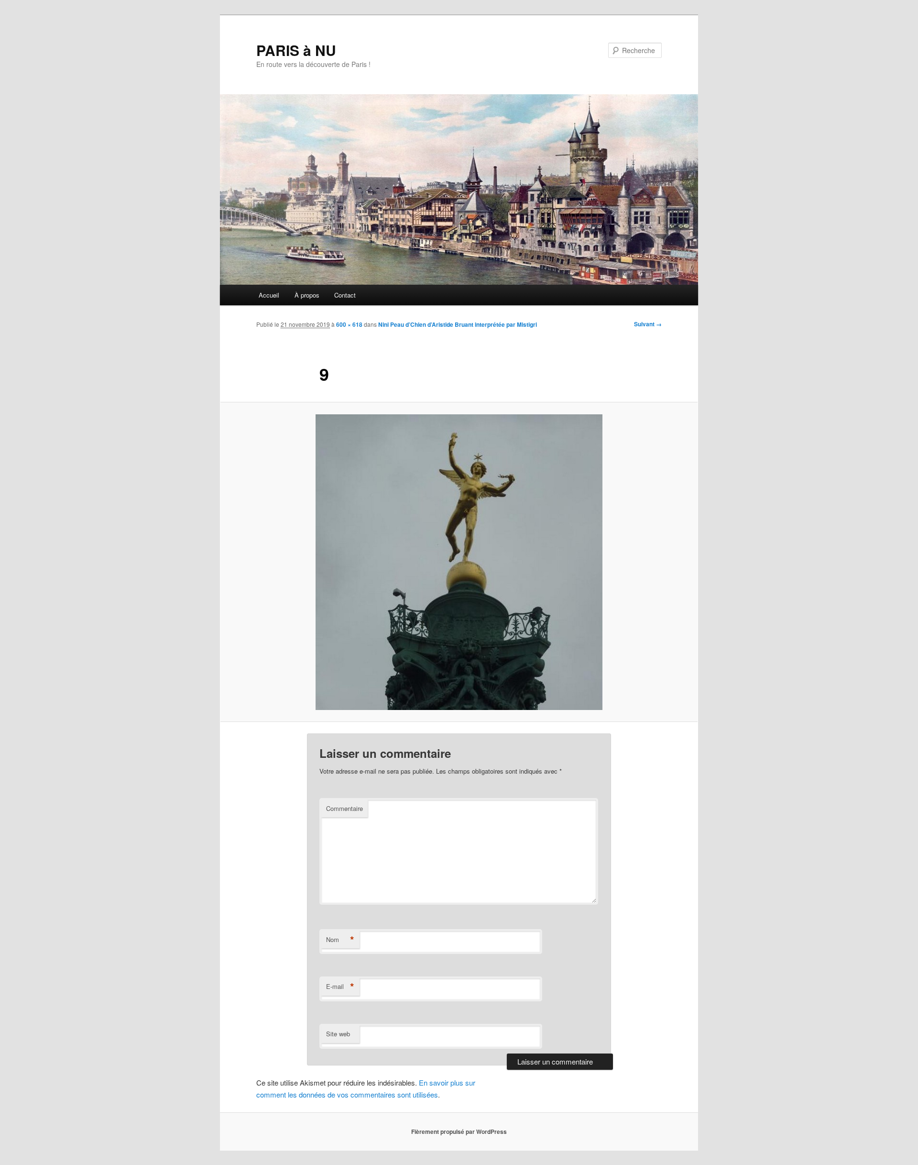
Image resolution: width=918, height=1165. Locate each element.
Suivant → (648, 324)
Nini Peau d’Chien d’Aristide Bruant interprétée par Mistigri (457, 324)
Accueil (269, 295)
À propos (307, 295)
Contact (345, 295)
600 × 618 (349, 324)
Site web (338, 1033)
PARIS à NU (296, 50)
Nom (340, 939)
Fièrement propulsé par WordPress (459, 1131)
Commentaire (344, 808)
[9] (459, 562)
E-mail (340, 986)
